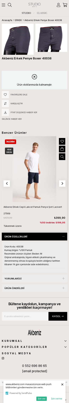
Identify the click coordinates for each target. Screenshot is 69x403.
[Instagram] (3, 358)
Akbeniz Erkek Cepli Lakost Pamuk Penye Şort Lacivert (33, 207)
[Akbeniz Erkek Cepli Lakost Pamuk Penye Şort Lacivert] (34, 169)
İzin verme (56, 398)
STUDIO (26, 13)
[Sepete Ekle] (62, 149)
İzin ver (41, 398)
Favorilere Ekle (62, 141)
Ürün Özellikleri (15, 236)
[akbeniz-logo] (34, 332)
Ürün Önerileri (14, 288)
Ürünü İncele (62, 156)
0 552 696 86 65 (34, 366)
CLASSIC (42, 13)
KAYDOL (56, 316)
